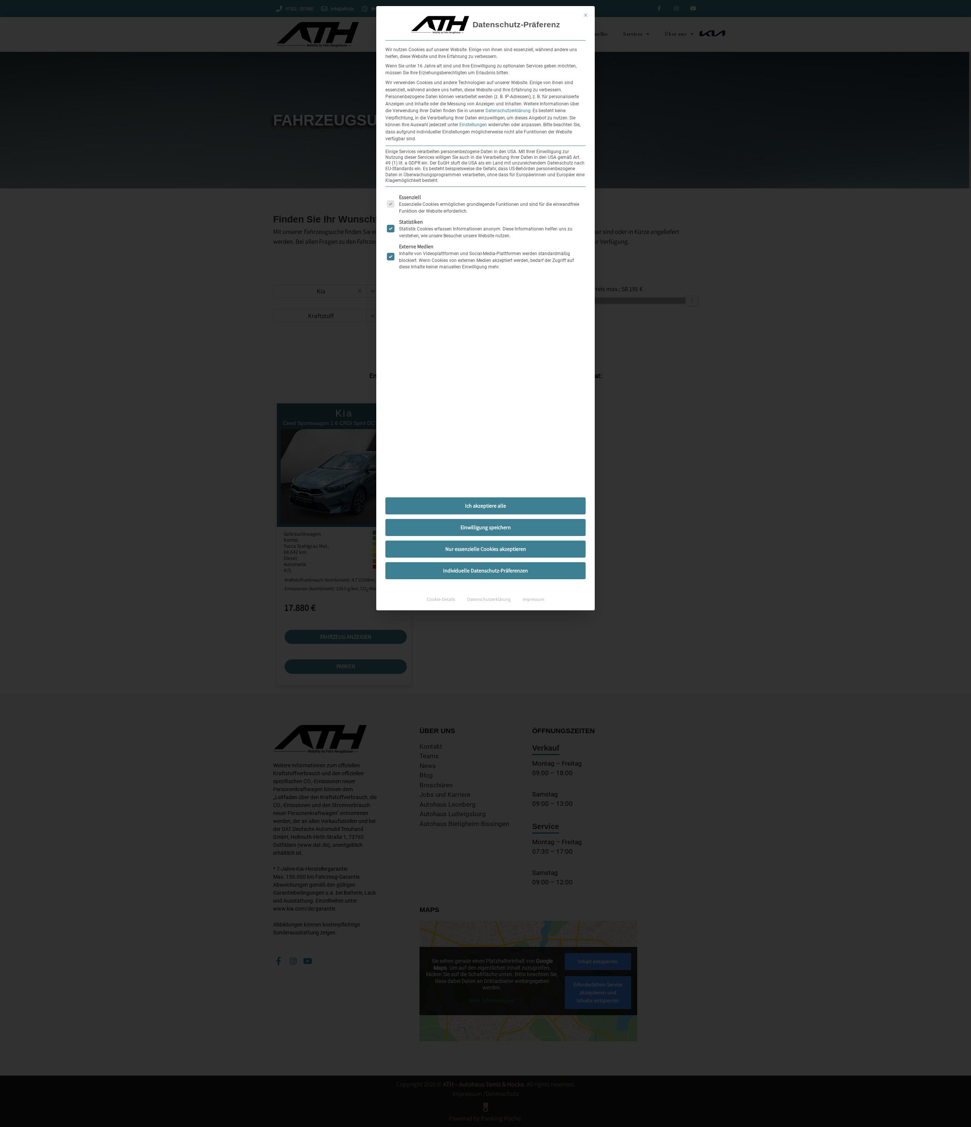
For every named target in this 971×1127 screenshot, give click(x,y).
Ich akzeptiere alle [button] (485, 505)
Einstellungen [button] (473, 124)
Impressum (533, 599)
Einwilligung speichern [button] (485, 527)
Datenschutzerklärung (508, 110)
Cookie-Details (441, 599)
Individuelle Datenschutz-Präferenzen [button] (485, 570)
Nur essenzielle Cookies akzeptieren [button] (485, 548)
